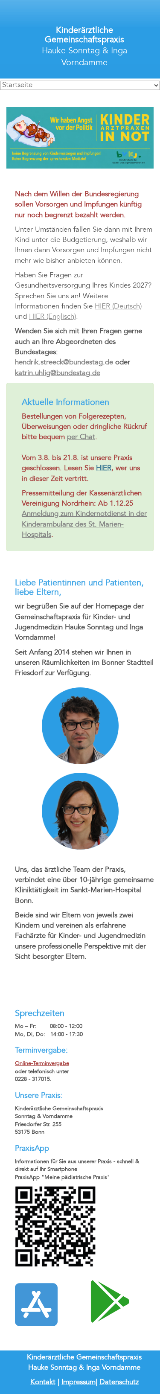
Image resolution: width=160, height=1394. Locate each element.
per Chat (81, 437)
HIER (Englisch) (52, 317)
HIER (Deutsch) (118, 307)
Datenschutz (119, 1382)
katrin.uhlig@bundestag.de (57, 373)
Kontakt (42, 1382)
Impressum (78, 1382)
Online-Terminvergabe (42, 1064)
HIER (103, 468)
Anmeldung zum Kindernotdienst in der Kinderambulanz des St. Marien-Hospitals (84, 524)
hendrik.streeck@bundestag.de (64, 363)
